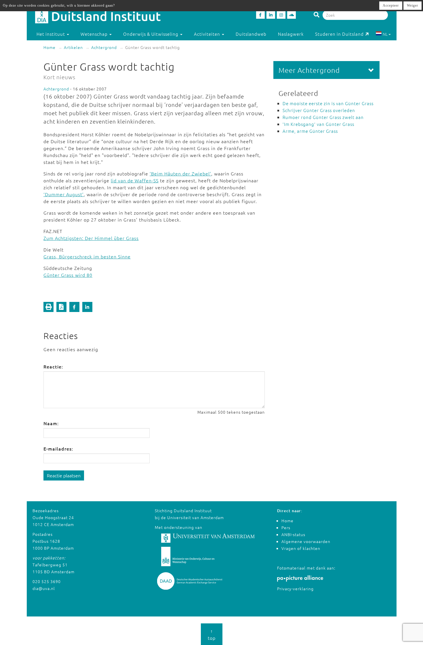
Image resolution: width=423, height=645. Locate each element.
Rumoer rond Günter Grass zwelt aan (323, 117)
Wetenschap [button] (95, 34)
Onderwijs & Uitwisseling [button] (151, 34)
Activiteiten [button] (207, 34)
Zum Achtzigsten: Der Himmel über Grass (91, 238)
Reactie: (53, 366)
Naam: (51, 423)
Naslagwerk (291, 34)
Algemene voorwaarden (305, 541)
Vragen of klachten (300, 548)
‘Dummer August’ (63, 194)
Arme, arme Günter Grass (310, 131)
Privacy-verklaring (295, 588)
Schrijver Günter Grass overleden (319, 110)
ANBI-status (293, 534)
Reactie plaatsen (64, 475)
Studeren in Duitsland (339, 34)
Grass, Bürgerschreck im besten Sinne (87, 256)
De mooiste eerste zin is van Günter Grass (328, 103)
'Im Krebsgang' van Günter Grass (318, 124)
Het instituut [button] (51, 34)
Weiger (412, 5)
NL (385, 34)
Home (49, 47)
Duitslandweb (251, 34)
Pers (285, 527)
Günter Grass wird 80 (67, 275)
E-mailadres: (58, 448)
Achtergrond (104, 47)
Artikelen (73, 47)
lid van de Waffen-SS (135, 180)
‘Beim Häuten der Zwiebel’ (180, 173)
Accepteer (391, 5)
